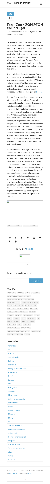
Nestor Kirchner (13, 321)
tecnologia (25, 328)
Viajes (10, 456)
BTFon (39, 92)
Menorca (11, 414)
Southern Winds (13, 328)
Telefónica (25, 331)
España (18, 309)
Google (10, 315)
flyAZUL (10, 312)
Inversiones (28, 315)
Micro (10, 418)
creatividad (29, 299)
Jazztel (16, 318)
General (11, 391)
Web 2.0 (11, 459)
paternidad (12, 433)
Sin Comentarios (16, 34)
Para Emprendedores (16, 429)
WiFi (13, 334)
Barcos (11, 353)
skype (20, 324)
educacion (19, 305)
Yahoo (27, 334)
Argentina (35, 293)
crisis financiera (13, 302)
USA (8, 334)
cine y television (14, 357)
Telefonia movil (13, 331)
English (29, 249)
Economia (12, 365)
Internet (18, 315)
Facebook (34, 309)
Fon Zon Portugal (14, 226)
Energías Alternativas (17, 368)
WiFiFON (20, 334)
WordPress (13, 473)
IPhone (36, 315)
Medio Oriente (14, 410)
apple (27, 293)
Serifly (29, 473)
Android (20, 293)
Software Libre (14, 444)
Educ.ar (10, 305)
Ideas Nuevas (13, 395)
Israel (9, 318)
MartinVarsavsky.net (26, 31)
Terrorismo (35, 331)
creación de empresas (15, 299)
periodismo (11, 324)
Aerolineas (11, 293)
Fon (39, 31)
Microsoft (31, 318)
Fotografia (12, 387)
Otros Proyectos (15, 425)
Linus (23, 318)
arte (10, 349)
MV (39, 318)
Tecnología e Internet (16, 448)
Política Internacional (17, 437)
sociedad (27, 324)
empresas (10, 309)
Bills (9, 296)
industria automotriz (16, 399)
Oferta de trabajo (28, 321)
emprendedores (31, 305)
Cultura (11, 361)
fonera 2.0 (23, 312)
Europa (25, 309)
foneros (32, 312)
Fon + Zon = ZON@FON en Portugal (25, 26)
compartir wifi (24, 296)
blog (15, 296)
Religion (11, 440)
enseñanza (12, 372)
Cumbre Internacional (29, 302)
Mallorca (11, 406)
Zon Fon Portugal (30, 226)
